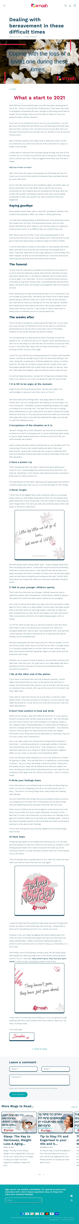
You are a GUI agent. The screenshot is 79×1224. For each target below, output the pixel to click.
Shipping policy (54, 1219)
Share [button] (14, 89)
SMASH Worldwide (22, 1217)
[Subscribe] (39, 1200)
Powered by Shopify (34, 1217)
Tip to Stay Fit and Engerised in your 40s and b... (54, 1140)
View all (74, 1107)
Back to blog (41, 1049)
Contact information (67, 1219)
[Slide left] (35, 1174)
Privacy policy (57, 1217)
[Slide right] (44, 1174)
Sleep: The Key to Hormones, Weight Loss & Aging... (17, 1140)
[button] (4, 5)
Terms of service (69, 1217)
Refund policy (46, 1217)
